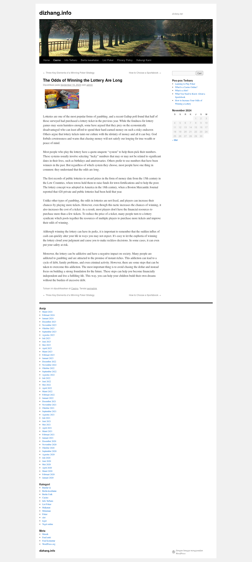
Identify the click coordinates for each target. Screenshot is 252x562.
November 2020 (49, 444)
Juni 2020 (46, 460)
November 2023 (49, 324)
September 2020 (49, 451)
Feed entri (46, 537)
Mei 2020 (46, 464)
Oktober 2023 (48, 328)
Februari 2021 (48, 434)
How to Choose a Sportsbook (145, 72)
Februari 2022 (48, 394)
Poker (44, 514)
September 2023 (49, 331)
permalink (92, 288)
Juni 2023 (46, 341)
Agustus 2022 (48, 374)
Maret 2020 (47, 470)
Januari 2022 (47, 397)
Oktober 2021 (48, 407)
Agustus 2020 (48, 454)
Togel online (47, 524)
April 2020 (47, 467)
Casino (57, 60)
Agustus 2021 (48, 414)
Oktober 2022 (48, 368)
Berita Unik (47, 494)
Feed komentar (48, 540)
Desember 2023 (49, 321)
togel (44, 520)
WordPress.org (48, 543)
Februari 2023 (48, 354)
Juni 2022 (46, 381)
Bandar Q (46, 487)
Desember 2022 (49, 361)
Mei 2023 (46, 344)
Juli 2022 (46, 378)
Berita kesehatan (90, 60)
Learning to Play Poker (185, 83)
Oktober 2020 (48, 447)
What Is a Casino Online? (186, 87)
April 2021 (47, 427)
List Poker (108, 60)
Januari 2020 (47, 477)
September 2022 (49, 371)
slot (43, 517)
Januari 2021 (47, 437)
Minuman (46, 510)
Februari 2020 (48, 474)
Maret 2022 (47, 391)
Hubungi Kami (143, 60)
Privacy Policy (125, 60)
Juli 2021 (46, 417)
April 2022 (47, 387)
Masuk (45, 533)
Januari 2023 (47, 358)
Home (46, 60)
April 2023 (47, 348)
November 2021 (49, 404)
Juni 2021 (46, 421)
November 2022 (49, 364)
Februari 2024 (48, 314)
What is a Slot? (181, 90)
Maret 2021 (47, 431)
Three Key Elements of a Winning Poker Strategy (68, 72)
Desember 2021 (49, 401)
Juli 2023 (46, 338)
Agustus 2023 (48, 334)
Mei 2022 (46, 384)
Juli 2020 (46, 457)
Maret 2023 (47, 351)
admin (90, 84)
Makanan (46, 507)
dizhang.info (55, 12)
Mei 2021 (46, 424)
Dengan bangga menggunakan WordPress (189, 552)
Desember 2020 (49, 441)
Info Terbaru (70, 60)
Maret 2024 (47, 311)
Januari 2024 (47, 318)
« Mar (175, 139)
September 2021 (49, 411)
